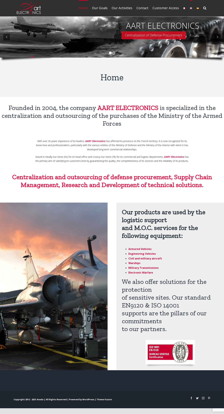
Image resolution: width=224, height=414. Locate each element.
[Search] (204, 7)
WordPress (88, 399)
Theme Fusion (104, 399)
